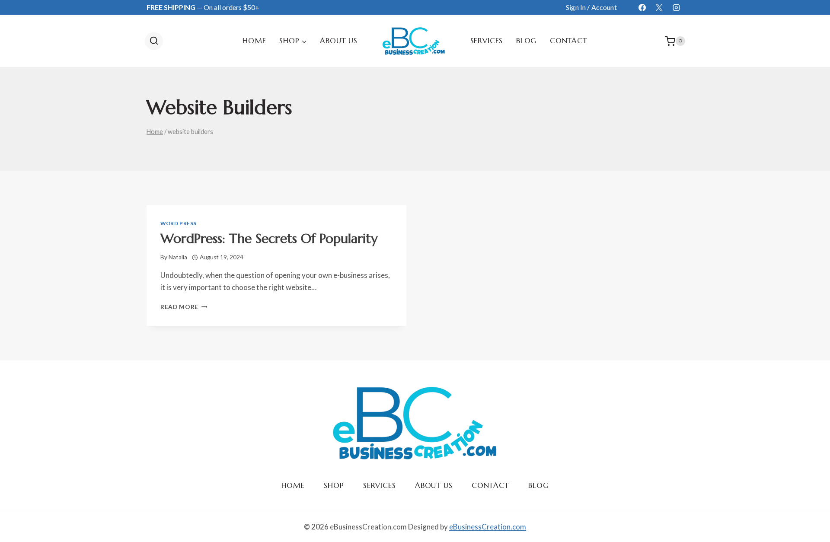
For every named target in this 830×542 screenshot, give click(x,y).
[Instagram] (676, 7)
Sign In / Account (591, 7)
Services (486, 40)
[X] (659, 7)
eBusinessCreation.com (487, 526)
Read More (184, 306)
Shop (334, 485)
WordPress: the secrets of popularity (268, 238)
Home (254, 40)
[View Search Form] (154, 41)
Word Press (178, 223)
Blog (526, 40)
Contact (568, 40)
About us (339, 40)
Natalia (178, 257)
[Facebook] (642, 7)
